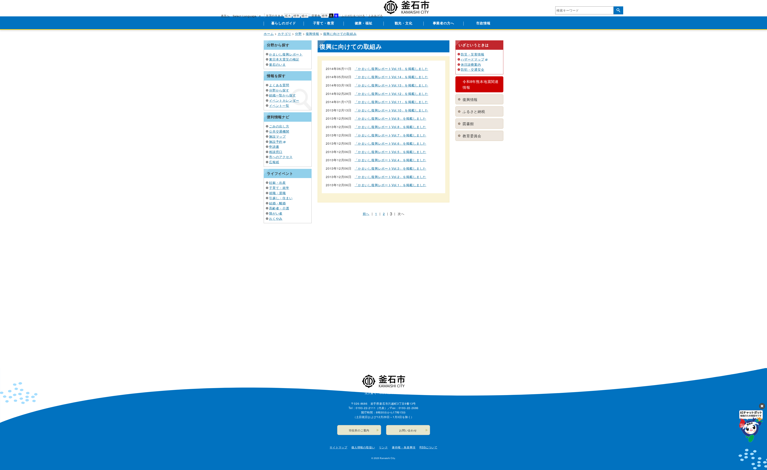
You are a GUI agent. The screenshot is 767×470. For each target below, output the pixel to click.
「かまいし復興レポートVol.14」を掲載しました (391, 77)
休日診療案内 (471, 64)
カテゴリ (284, 33)
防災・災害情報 (472, 54)
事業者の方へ (443, 23)
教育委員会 (472, 135)
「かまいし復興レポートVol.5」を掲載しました (390, 151)
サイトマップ (338, 447)
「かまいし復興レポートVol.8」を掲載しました (390, 126)
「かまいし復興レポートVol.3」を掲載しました (390, 168)
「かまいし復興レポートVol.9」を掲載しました (390, 118)
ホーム (269, 33)
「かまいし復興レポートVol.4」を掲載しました (390, 160)
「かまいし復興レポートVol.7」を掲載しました (390, 135)
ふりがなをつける (353, 15)
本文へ (225, 15)
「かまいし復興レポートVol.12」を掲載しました (391, 93)
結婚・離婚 (277, 203)
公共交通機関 (279, 131)
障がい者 (275, 213)
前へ (366, 213)
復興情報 (312, 33)
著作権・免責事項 (403, 447)
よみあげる (375, 15)
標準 (296, 16)
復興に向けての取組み (340, 33)
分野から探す (279, 90)
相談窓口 (275, 151)
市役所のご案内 (359, 430)
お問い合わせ (408, 430)
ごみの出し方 (279, 126)
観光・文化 (403, 23)
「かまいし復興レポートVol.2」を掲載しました (390, 176)
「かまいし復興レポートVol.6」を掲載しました (390, 143)
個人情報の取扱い (363, 447)
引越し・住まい (281, 198)
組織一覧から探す (282, 95)
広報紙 (274, 162)
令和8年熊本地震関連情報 (481, 84)
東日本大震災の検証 (284, 59)
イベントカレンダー (284, 100)
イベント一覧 (279, 105)
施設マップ (277, 136)
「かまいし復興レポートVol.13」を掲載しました (391, 85)
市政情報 (483, 23)
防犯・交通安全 (472, 69)
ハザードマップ (472, 59)
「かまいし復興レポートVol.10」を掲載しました (391, 110)
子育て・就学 (279, 187)
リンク (383, 447)
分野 (298, 33)
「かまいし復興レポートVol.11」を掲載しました (391, 102)
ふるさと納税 (474, 111)
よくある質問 (279, 85)
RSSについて (428, 447)
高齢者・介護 (279, 208)
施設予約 (275, 141)
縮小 (305, 16)
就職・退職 (277, 193)
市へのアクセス (281, 156)
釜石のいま (277, 64)
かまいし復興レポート (286, 54)
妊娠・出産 (277, 182)
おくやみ (275, 218)
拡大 (288, 16)
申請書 (274, 146)
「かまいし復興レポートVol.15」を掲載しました (391, 68)
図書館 (468, 123)
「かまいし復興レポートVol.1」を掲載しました (390, 185)
